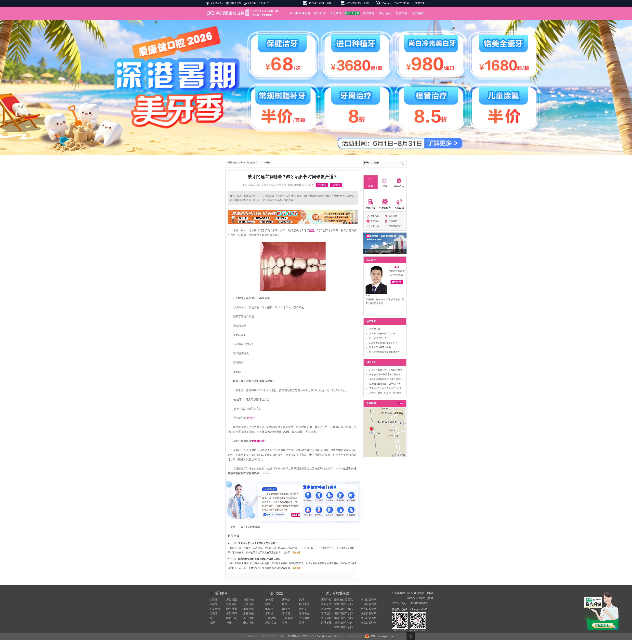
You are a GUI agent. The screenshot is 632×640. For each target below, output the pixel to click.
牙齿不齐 (231, 613)
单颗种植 (248, 608)
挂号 (384, 186)
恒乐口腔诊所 (369, 618)
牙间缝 (286, 599)
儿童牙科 (329, 500)
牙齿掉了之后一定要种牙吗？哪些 (385, 393)
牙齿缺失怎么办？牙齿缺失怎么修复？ (257, 543)
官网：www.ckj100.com (382, 636)
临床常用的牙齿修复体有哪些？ (384, 352)
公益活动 (375, 226)
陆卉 (396, 267)
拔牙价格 (340, 515)
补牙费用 (351, 500)
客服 (370, 186)
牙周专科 (329, 515)
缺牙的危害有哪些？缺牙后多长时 (385, 383)
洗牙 (212, 622)
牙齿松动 (270, 622)
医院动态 (375, 221)
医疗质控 (326, 618)
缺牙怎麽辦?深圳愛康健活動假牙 (384, 374)
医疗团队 (336, 13)
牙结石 (286, 613)
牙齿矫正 (231, 599)
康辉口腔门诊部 (343, 608)
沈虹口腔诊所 (369, 613)
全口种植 (248, 622)
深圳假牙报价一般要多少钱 (382, 333)
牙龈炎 (303, 608)
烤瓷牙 (213, 599)
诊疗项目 (319, 13)
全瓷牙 (213, 613)
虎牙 (301, 599)
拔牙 (212, 618)
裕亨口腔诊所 (369, 608)
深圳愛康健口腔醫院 (250, 527)
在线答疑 (393, 221)
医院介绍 (326, 599)
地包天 (269, 599)
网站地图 (326, 622)
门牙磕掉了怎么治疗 (379, 338)
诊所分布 (393, 216)
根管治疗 (308, 515)
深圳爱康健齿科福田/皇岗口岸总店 (385, 379)
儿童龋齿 (215, 608)
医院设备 (326, 608)
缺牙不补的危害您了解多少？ (383, 342)
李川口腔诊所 (369, 599)
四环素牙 (304, 604)
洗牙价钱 (340, 500)
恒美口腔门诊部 (343, 622)
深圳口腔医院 (294, 185)
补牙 (229, 622)
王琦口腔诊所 (369, 604)
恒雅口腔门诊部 (343, 618)
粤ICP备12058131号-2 (326, 636)
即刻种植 (231, 608)
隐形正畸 (231, 618)
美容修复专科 (253, 162)
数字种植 (308, 500)
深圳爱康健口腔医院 (243, 13)
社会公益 (402, 13)
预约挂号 (369, 13)
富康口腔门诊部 (343, 604)
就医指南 (375, 216)
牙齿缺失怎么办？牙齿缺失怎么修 (385, 388)
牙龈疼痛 (270, 618)
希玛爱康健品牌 (300, 13)
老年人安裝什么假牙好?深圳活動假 (385, 370)
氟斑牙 (269, 608)
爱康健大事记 (395, 226)
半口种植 (248, 618)
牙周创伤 (304, 618)
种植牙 (251, 418)
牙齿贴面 (351, 515)
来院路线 (418, 13)
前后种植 (248, 599)
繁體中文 (420, 3)
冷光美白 (231, 604)
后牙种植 (248, 604)
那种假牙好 (374, 329)
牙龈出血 (304, 613)
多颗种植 (248, 613)
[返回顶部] (411, 636)
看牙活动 (385, 13)
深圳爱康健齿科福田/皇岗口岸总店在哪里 (259, 559)
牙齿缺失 (266, 162)
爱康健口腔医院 (343, 599)
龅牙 (268, 604)
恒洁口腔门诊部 (343, 613)
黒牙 (301, 622)
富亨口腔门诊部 (343, 627)
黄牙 (284, 622)
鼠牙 (284, 604)
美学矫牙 (319, 500)
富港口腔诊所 (369, 622)
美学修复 (319, 515)
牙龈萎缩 (287, 618)
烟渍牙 (286, 608)
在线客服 (321, 185)
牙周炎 (269, 613)
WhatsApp (399, 186)
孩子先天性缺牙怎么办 (380, 347)
